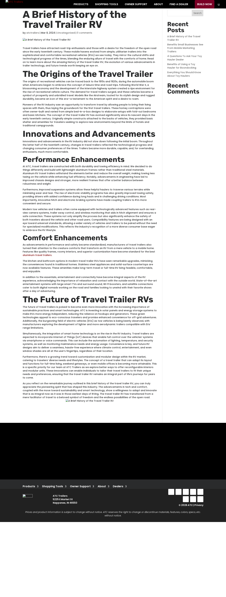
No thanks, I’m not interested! (68, 595)
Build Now (204, 4)
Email (20, 572)
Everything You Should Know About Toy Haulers (184, 74)
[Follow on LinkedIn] (193, 492)
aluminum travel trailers (37, 255)
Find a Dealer (179, 4)
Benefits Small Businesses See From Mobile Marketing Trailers (185, 48)
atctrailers (32, 32)
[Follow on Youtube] (186, 492)
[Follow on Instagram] (178, 492)
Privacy (198, 505)
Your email (32, 464)
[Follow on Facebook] (171, 492)
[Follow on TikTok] (200, 492)
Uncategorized (66, 32)
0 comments (84, 32)
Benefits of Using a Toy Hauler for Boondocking (181, 66)
